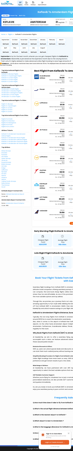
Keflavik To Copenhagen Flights (12, 76)
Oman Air (5, 160)
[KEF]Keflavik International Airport (12, 24)
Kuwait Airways (6, 162)
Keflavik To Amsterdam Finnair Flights (13, 138)
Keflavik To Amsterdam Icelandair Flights (14, 141)
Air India (4, 166)
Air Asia (4, 174)
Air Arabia (5, 156)
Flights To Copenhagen (9, 106)
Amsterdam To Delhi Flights (10, 89)
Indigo (4, 168)
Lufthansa (5, 170)
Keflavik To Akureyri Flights (10, 74)
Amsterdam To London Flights (11, 96)
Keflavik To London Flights (10, 78)
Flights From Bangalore (9, 123)
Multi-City (22, 15)
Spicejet (4, 172)
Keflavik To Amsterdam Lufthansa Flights (14, 140)
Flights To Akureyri (7, 104)
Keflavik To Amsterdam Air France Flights (14, 143)
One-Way (5, 15)
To (31, 19)
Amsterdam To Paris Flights (10, 95)
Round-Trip (13, 15)
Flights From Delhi (7, 119)
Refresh (6, 44)
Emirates (4, 153)
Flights (10, 34)
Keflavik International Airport (15, 194)
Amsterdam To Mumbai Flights (11, 91)
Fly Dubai (4, 155)
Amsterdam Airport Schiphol (15, 203)
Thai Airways (6, 185)
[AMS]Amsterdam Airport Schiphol (39, 24)
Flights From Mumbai (8, 121)
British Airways (6, 164)
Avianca (4, 177)
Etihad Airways (6, 151)
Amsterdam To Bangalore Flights (12, 93)
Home (3, 34)
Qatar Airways (6, 158)
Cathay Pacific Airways (9, 181)
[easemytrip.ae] (7, 3)
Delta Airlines (6, 183)
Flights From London (8, 126)
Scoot (3, 187)
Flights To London (7, 108)
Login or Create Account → (55, 442)
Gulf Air (4, 175)
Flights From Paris (7, 125)
